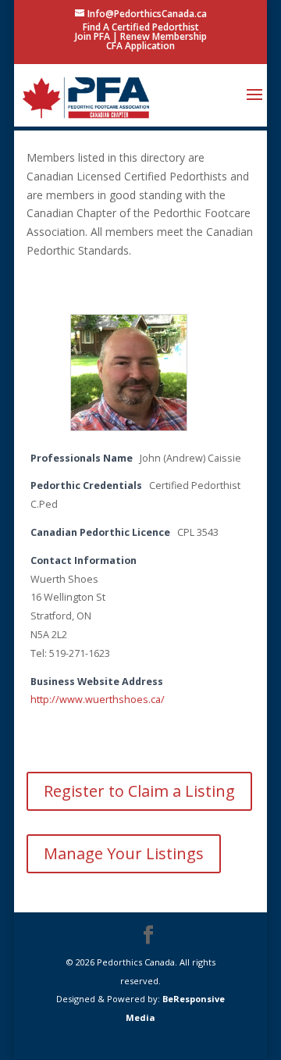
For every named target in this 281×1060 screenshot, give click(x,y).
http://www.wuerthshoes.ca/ (97, 699)
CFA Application (140, 45)
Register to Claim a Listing (139, 790)
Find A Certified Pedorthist (141, 27)
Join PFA (92, 36)
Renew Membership (163, 36)
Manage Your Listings (124, 853)
